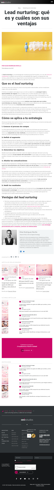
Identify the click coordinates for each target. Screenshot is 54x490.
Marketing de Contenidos (29, 8)
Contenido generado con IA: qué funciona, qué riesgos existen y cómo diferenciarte (35, 319)
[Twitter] (20, 478)
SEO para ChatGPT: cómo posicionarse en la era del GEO (26, 283)
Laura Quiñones (29, 287)
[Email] (24, 251)
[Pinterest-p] (37, 478)
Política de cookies (40, 485)
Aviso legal (37, 484)
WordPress (29, 328)
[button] (11, 257)
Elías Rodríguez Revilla (28, 232)
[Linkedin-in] (29, 478)
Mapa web (32, 484)
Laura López (45, 291)
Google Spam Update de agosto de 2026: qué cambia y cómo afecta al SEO (35, 305)
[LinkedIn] (21, 251)
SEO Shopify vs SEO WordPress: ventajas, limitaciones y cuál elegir (34, 332)
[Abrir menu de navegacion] (52, 2)
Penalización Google (30, 301)
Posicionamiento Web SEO (27, 314)
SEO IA (43, 278)
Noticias (6, 277)
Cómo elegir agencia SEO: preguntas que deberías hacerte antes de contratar (34, 325)
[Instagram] (33, 478)
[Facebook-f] (16, 478)
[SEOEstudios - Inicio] (6, 2)
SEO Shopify (24, 328)
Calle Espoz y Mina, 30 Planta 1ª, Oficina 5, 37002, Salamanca (44, 441)
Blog (13, 411)
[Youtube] (25, 478)
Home (6, 411)
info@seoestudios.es (44, 444)
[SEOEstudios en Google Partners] (29, 436)
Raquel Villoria (12, 291)
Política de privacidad (45, 484)
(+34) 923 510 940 (44, 436)
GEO (23, 277)
